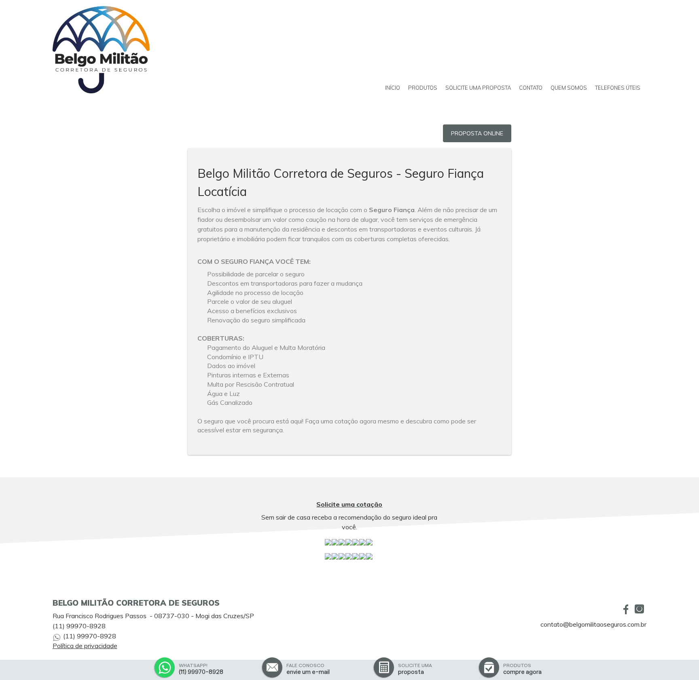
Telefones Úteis (617, 87)
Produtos (422, 87)
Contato (530, 87)
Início (392, 87)
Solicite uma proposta (478, 87)
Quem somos (569, 87)
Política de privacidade (85, 646)
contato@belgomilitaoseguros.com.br (593, 624)
